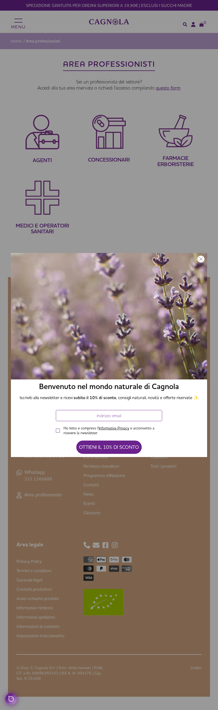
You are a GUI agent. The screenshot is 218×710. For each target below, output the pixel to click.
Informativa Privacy (114, 428)
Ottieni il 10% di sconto (109, 447)
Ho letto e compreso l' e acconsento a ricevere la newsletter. (109, 430)
